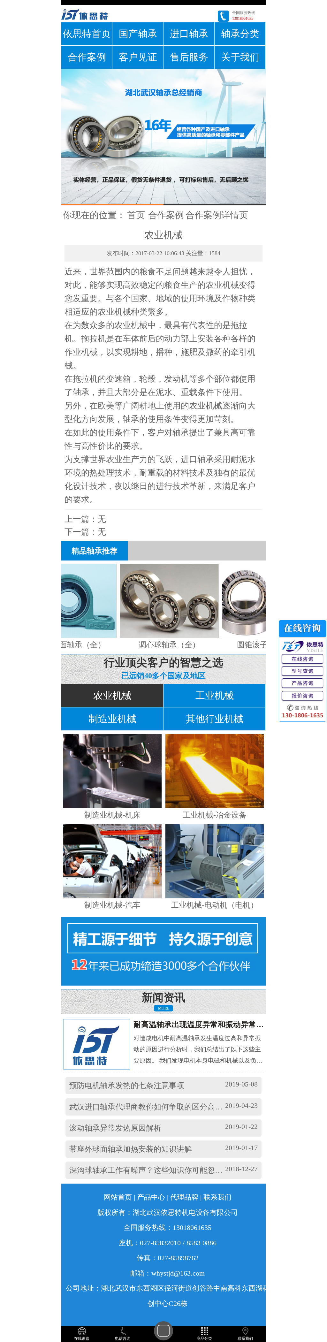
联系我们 (217, 1197)
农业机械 (112, 695)
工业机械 (214, 695)
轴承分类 (240, 33)
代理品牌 (184, 1197)
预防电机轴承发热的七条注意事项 (126, 1085)
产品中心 (151, 1197)
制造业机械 (112, 718)
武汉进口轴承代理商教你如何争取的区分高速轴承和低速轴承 (172, 1107)
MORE (163, 1008)
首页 (136, 215)
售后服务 (189, 57)
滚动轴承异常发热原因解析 (115, 1128)
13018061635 (242, 18)
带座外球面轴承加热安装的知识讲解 (130, 1149)
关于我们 (240, 57)
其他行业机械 (214, 718)
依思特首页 (87, 33)
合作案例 (87, 57)
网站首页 (118, 1197)
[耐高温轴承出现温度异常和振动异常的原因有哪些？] (102, 1043)
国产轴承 (138, 33)
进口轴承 (189, 33)
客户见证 (138, 57)
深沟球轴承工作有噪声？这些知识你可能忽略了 (149, 1170)
